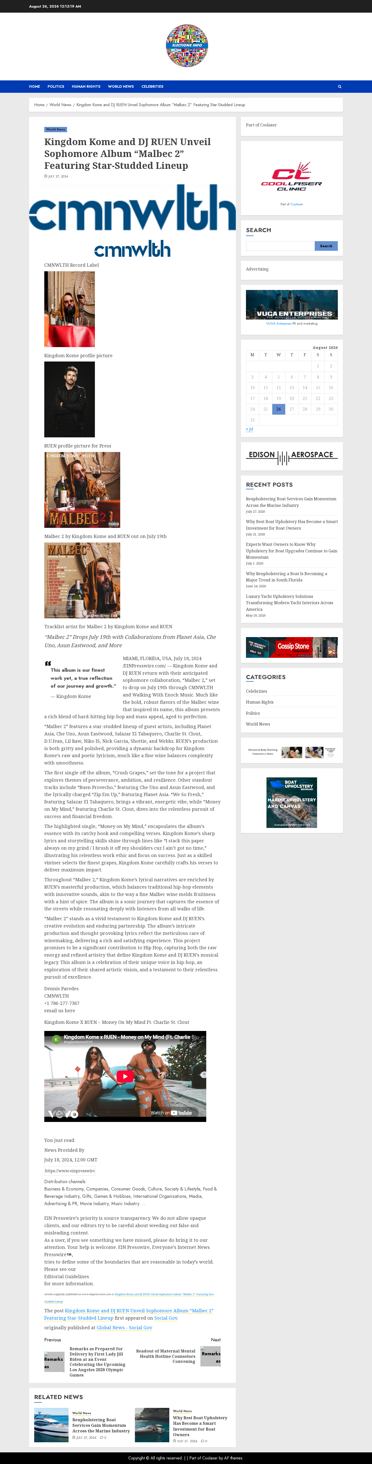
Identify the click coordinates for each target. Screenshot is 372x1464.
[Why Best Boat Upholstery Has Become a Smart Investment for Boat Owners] (152, 1425)
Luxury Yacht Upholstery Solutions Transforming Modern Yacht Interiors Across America (289, 603)
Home (34, 86)
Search (258, 230)
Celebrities (152, 86)
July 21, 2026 (187, 1441)
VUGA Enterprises (279, 323)
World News (121, 86)
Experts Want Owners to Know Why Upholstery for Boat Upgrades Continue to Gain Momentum (291, 551)
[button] (340, 87)
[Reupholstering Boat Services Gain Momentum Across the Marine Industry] (51, 1425)
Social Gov (165, 1318)
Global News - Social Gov (124, 1327)
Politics (56, 86)
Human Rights (86, 86)
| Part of (194, 1458)
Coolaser (297, 204)
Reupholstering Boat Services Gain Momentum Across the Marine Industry (101, 1425)
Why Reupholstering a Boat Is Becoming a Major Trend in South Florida (286, 577)
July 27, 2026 (87, 1438)
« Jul (249, 429)
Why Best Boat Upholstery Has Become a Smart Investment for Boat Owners (200, 1426)
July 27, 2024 (58, 177)
